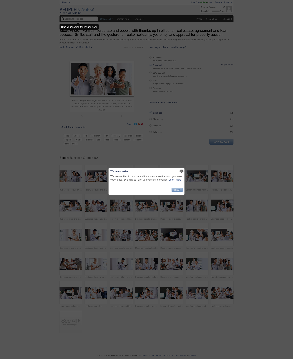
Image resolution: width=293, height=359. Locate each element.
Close (177, 189)
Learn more (175, 179)
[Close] (181, 171)
